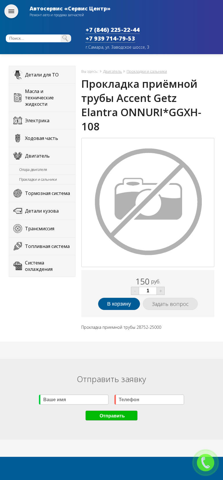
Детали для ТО (42, 75)
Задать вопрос (170, 303)
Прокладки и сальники (38, 179)
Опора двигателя (33, 169)
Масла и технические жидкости (39, 97)
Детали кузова (42, 211)
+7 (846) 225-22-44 (113, 30)
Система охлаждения (39, 266)
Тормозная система (47, 193)
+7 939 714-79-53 (110, 38)
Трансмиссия (39, 228)
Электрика (37, 120)
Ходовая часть (41, 138)
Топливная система (47, 246)
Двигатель (37, 156)
